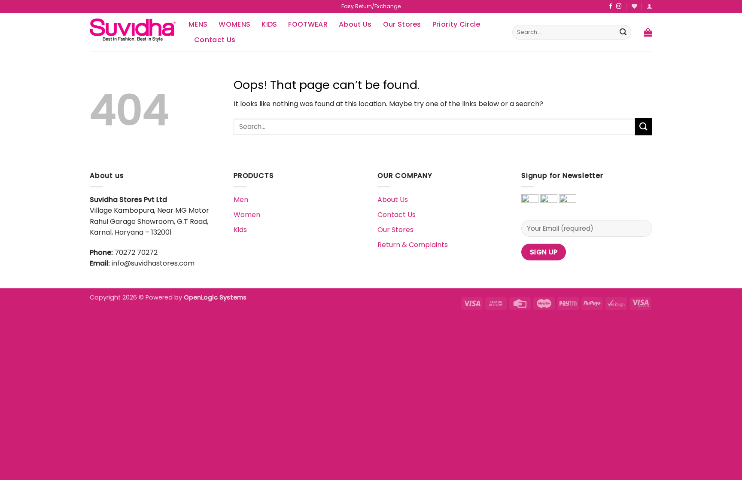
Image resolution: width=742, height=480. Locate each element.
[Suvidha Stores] (133, 32)
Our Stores (402, 24)
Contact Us (214, 40)
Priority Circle (456, 24)
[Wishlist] (634, 6)
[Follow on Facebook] (610, 6)
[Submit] (623, 32)
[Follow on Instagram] (618, 6)
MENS (198, 24)
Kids (240, 230)
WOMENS (234, 24)
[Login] (649, 6)
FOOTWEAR (308, 24)
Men (241, 200)
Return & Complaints (412, 245)
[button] (648, 32)
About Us (355, 24)
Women (247, 215)
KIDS (269, 24)
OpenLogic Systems (215, 297)
